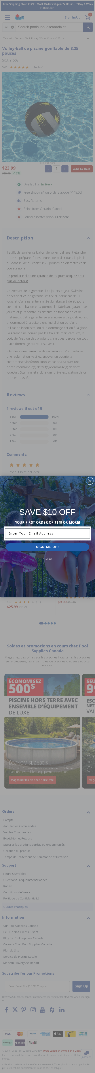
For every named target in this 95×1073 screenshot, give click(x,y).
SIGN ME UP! (47, 547)
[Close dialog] (89, 481)
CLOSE (47, 559)
